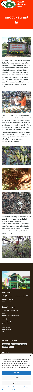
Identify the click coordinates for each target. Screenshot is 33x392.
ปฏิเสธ (17, 378)
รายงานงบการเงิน (6, 330)
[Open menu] (29, 5)
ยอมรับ (16, 373)
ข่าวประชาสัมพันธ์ (6, 322)
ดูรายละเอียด (16, 383)
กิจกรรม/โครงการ (6, 324)
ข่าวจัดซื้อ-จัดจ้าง (6, 328)
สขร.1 (3, 331)
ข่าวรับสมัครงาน (6, 326)
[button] (30, 356)
